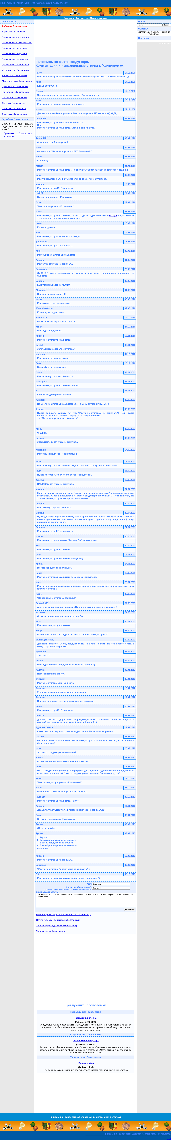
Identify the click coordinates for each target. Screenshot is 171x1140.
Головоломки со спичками (15, 59)
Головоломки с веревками (15, 48)
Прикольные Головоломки (15, 86)
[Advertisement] (85, 38)
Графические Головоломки (15, 65)
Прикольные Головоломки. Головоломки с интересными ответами (86, 1117)
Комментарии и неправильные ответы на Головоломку (63, 914)
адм (169, 1138)
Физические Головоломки (14, 114)
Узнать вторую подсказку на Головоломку (56, 925)
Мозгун (113, 215)
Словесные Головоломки (14, 97)
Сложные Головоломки (13, 103)
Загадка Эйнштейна (86, 1018)
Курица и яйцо (86, 1063)
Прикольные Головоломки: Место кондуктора (85, 18)
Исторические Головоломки (16, 70)
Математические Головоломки (17, 81)
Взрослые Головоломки (14, 32)
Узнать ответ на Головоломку (50, 931)
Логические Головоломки (14, 75)
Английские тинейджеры (86, 1041)
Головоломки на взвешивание (17, 43)
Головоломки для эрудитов (15, 37)
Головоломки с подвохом (14, 53)
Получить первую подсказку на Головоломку (58, 920)
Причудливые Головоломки (15, 92)
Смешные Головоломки (14, 108)
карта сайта (165, 44)
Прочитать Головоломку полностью (18, 134)
